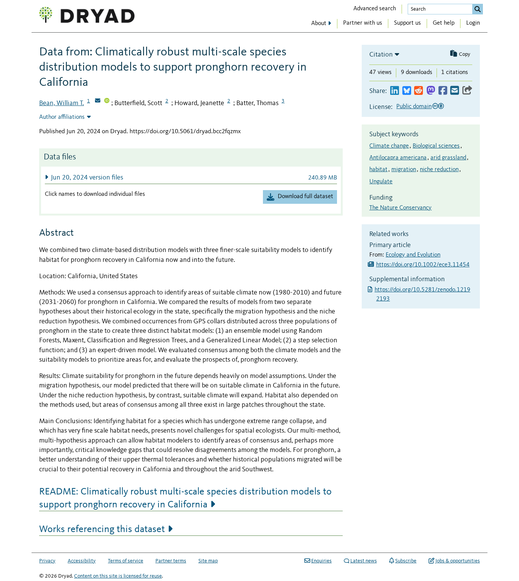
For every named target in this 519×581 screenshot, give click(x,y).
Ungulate (380, 182)
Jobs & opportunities (457, 561)
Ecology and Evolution (413, 255)
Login (473, 23)
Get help (443, 23)
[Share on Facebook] (442, 90)
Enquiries (321, 561)
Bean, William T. (61, 103)
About (318, 23)
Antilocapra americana (398, 158)
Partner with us (362, 23)
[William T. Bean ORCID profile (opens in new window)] (106, 101)
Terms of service (125, 561)
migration (403, 170)
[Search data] (477, 9)
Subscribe (405, 561)
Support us (407, 23)
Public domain (414, 107)
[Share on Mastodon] (430, 90)
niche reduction (439, 170)
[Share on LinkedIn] (394, 90)
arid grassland (448, 158)
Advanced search (374, 9)
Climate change (389, 146)
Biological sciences (436, 146)
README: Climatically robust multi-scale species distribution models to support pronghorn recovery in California (185, 498)
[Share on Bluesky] (406, 90)
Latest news (363, 561)
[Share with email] (454, 90)
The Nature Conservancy (400, 208)
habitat (378, 170)
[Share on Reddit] (418, 90)
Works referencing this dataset (102, 529)
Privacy (47, 561)
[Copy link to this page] (467, 91)
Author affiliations (62, 117)
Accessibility (82, 561)
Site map (208, 561)
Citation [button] (381, 54)
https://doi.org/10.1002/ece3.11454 (423, 265)
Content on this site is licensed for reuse (118, 576)
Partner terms (170, 561)
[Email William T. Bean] (97, 101)
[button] (191, 177)
